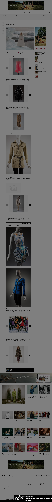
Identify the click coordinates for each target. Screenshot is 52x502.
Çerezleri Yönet (43, 498)
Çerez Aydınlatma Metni (28, 500)
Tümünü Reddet (49, 498)
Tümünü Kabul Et (36, 498)
